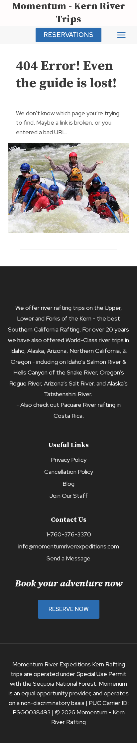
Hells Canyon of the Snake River (55, 372)
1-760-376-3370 (68, 534)
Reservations (68, 34)
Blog (68, 483)
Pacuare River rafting (88, 404)
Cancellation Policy (68, 471)
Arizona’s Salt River (68, 383)
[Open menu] (121, 35)
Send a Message (68, 558)
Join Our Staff (68, 495)
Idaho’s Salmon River (94, 362)
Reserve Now (69, 609)
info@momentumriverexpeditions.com (68, 546)
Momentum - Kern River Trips (68, 13)
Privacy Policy (68, 459)
